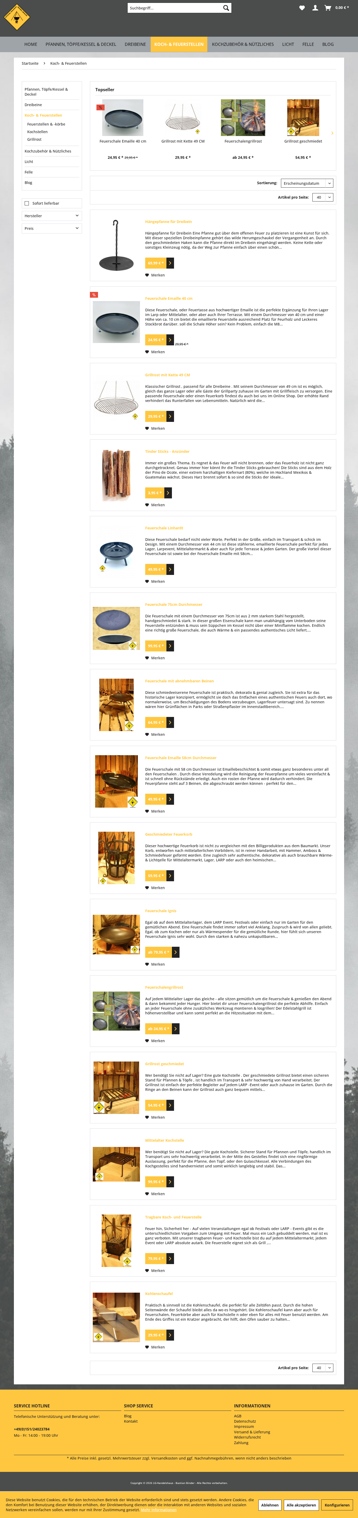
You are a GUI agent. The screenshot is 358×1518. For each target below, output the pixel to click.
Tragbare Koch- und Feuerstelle (173, 1217)
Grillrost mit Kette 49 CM (183, 141)
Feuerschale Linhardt (164, 527)
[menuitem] (179, 8)
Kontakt (131, 1421)
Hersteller (33, 215)
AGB (237, 1415)
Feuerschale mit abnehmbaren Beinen (179, 680)
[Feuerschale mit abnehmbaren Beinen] (116, 705)
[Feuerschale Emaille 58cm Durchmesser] (116, 781)
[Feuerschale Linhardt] (116, 552)
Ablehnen (270, 1505)
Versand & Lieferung (252, 1431)
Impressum (244, 1426)
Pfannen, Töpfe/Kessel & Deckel (46, 92)
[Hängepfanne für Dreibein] (116, 245)
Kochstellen (37, 131)
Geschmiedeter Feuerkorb (168, 834)
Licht (29, 161)
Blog (28, 182)
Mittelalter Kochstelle (164, 1140)
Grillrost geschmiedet (303, 141)
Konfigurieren (337, 1505)
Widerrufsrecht (247, 1437)
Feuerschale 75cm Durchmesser (173, 604)
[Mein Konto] (315, 8)
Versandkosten (164, 1458)
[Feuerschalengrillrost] (243, 117)
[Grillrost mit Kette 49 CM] (183, 117)
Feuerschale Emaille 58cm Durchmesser (180, 757)
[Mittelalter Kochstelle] (116, 1164)
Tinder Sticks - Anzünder (167, 451)
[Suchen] (226, 8)
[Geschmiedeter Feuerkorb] (116, 858)
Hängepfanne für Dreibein (168, 221)
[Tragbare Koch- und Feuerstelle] (116, 1241)
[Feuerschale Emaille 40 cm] (123, 117)
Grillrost (34, 139)
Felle (29, 172)
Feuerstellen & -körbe (46, 124)
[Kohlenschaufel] (116, 1317)
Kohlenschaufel (159, 1293)
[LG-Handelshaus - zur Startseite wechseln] (17, 17)
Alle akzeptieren (301, 1505)
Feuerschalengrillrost (243, 141)
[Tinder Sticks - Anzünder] (116, 475)
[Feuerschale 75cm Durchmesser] (116, 628)
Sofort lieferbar (45, 203)
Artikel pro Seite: (293, 197)
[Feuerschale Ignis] (116, 934)
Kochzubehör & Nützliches (48, 151)
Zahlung (241, 1442)
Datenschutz (245, 1421)
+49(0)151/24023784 (32, 1429)
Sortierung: (267, 182)
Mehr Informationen (159, 1509)
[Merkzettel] (302, 8)
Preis (29, 228)
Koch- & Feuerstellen (43, 115)
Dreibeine (33, 104)
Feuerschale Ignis (160, 910)
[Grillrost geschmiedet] (303, 117)
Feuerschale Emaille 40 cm (123, 141)
